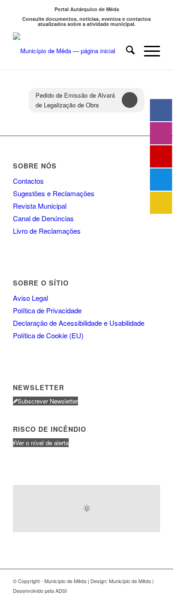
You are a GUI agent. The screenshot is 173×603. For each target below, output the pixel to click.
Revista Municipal (39, 206)
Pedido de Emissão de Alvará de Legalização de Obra (75, 100)
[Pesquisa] (126, 50)
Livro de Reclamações (47, 231)
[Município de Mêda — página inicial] (72, 50)
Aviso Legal (30, 298)
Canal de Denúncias (43, 218)
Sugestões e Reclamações (54, 193)
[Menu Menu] (147, 50)
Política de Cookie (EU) (48, 335)
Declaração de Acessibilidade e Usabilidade (78, 323)
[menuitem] (126, 50)
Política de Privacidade (47, 310)
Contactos (28, 181)
